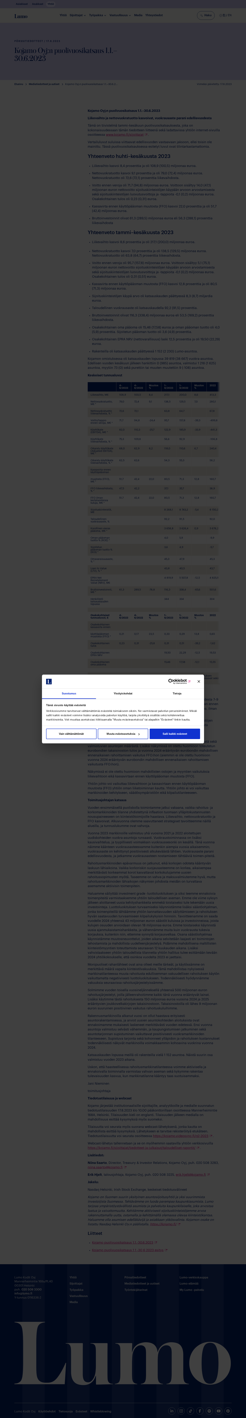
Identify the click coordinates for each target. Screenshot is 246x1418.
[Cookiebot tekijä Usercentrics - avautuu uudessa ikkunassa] (175, 681)
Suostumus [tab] (69, 693)
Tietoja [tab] (177, 693)
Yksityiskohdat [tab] (123, 693)
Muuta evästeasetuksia (121, 733)
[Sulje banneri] (199, 681)
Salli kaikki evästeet (175, 733)
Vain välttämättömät (71, 733)
